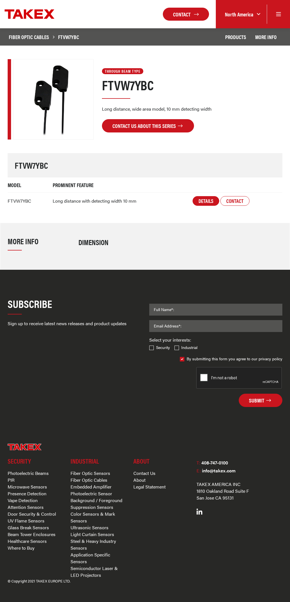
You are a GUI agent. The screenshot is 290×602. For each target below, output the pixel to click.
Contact (182, 14)
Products (235, 37)
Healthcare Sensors (27, 541)
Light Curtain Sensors (92, 534)
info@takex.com (216, 470)
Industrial (189, 347)
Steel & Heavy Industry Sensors (93, 544)
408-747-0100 (212, 462)
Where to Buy (21, 548)
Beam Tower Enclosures (32, 534)
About (139, 480)
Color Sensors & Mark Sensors (93, 517)
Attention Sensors (26, 507)
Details (206, 200)
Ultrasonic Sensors (89, 527)
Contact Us (144, 473)
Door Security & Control (32, 514)
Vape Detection (23, 500)
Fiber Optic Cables (29, 37)
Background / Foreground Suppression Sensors (96, 503)
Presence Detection (27, 493)
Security (163, 347)
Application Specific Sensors (90, 558)
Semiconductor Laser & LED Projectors (94, 571)
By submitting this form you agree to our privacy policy (234, 358)
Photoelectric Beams (28, 473)
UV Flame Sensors (26, 520)
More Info (266, 37)
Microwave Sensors (27, 486)
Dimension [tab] (93, 242)
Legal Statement (149, 486)
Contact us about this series (144, 126)
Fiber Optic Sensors (90, 473)
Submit (257, 400)
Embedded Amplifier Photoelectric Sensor (91, 490)
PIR (11, 480)
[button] (241, 14)
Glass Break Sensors (28, 527)
